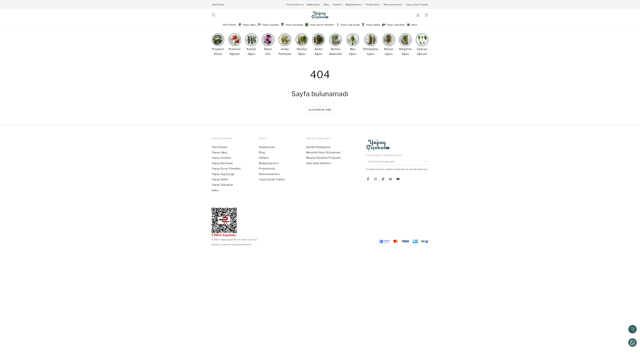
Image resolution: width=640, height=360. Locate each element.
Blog (326, 4)
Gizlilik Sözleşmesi (318, 147)
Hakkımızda (313, 4)
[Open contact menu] (632, 329)
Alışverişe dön (320, 109)
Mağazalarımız (354, 4)
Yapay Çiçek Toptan (417, 4)
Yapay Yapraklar (222, 184)
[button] (213, 15)
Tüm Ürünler (220, 147)
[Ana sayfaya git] (320, 15)
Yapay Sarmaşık (222, 163)
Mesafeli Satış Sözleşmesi (323, 152)
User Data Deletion (318, 163)
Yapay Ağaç (220, 152)
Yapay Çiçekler (221, 157)
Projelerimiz (373, 4)
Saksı (215, 190)
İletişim (337, 4)
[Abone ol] (426, 161)
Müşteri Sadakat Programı (323, 157)
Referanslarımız (393, 4)
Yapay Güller (220, 179)
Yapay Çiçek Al (228, 239)
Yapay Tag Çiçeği (223, 174)
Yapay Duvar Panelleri (226, 168)
